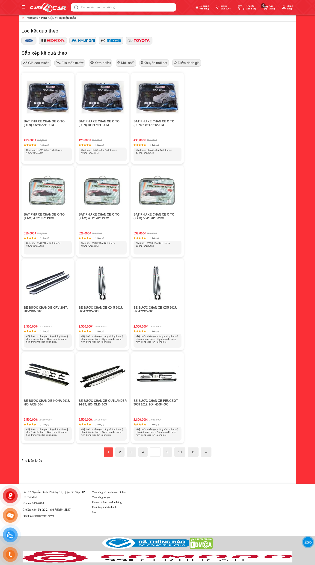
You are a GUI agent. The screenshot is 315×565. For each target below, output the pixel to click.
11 (193, 452)
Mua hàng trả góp (101, 497)
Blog (94, 512)
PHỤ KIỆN (47, 18)
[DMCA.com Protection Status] (201, 548)
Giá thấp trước (72, 63)
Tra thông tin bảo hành (104, 507)
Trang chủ (31, 18)
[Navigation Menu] (23, 7)
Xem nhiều (102, 63)
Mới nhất (127, 63)
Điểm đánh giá (188, 63)
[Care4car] (49, 7)
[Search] (76, 7)
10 (180, 452)
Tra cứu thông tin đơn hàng (107, 502)
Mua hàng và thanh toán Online (109, 492)
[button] (76, 7)
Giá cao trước (38, 63)
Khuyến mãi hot (155, 63)
